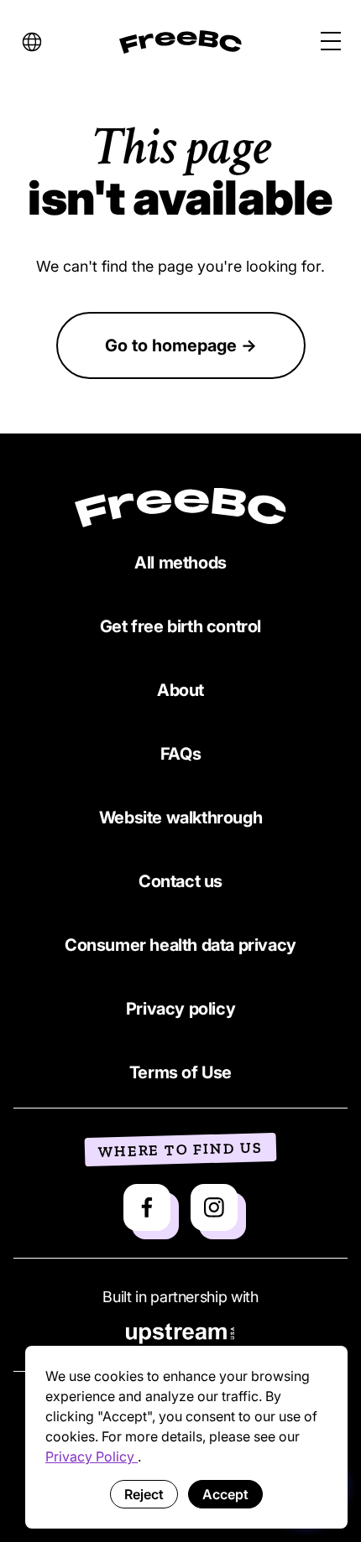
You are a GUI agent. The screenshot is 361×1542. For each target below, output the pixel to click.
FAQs (180, 753)
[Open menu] (331, 42)
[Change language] (31, 41)
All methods (180, 562)
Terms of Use (180, 1072)
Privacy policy (180, 1008)
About (180, 690)
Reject (144, 1494)
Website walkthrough (180, 817)
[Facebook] (146, 1207)
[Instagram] (214, 1207)
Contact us (180, 881)
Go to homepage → (181, 345)
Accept (225, 1494)
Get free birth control (180, 626)
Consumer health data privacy (180, 945)
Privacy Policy (91, 1456)
